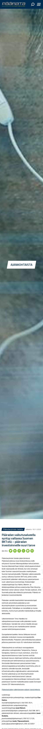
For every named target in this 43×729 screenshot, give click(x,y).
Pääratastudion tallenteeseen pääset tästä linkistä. (21, 689)
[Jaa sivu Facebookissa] (19, 550)
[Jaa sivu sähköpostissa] (32, 550)
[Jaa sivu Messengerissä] (28, 550)
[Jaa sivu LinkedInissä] (15, 550)
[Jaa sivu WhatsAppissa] (23, 550)
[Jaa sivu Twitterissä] (11, 550)
